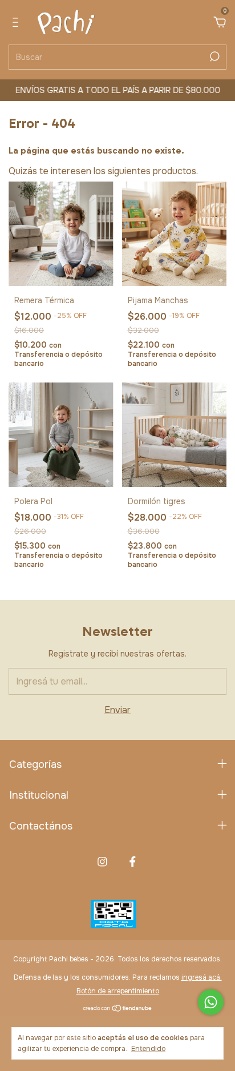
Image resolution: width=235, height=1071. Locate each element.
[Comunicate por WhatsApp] (211, 1002)
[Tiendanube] (117, 1009)
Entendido (148, 1048)
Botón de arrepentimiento (117, 991)
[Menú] (17, 22)
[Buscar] (214, 56)
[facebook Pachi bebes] (132, 861)
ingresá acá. (201, 977)
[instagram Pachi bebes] (102, 861)
